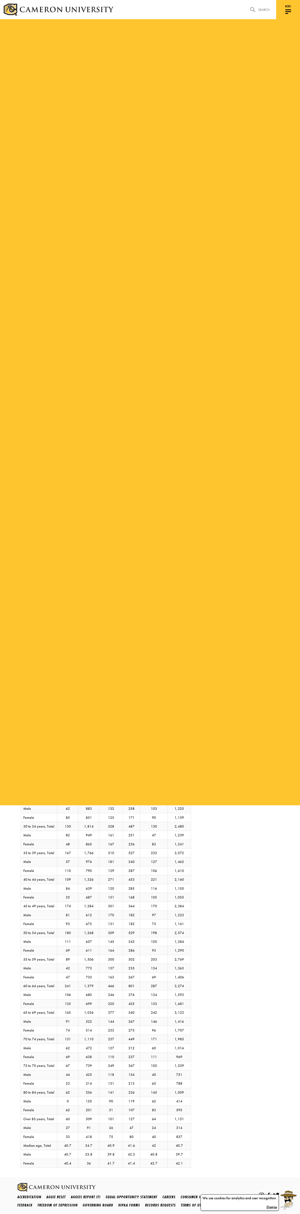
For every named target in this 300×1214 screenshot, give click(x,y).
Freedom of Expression (58, 1205)
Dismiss (272, 1207)
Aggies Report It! (86, 1196)
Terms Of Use (192, 1205)
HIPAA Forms (129, 1205)
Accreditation (29, 1196)
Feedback (24, 1205)
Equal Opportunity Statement (131, 1196)
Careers (169, 1196)
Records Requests (160, 1205)
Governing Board (98, 1205)
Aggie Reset (56, 1196)
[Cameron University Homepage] (58, 9)
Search (264, 10)
